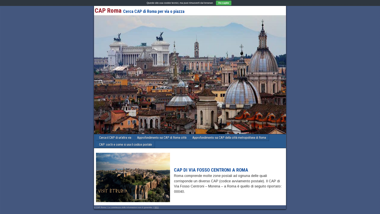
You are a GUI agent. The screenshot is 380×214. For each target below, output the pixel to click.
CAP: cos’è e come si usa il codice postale (125, 144)
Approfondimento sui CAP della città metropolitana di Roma (229, 137)
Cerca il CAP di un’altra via (115, 137)
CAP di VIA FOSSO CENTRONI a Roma (211, 170)
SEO (156, 207)
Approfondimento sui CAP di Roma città (161, 137)
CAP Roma (108, 10)
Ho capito (223, 3)
